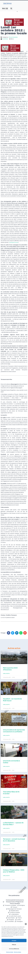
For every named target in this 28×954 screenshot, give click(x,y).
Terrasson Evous (13, 242)
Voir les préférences (14, 948)
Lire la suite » (6, 673)
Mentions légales (9, 952)
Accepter (14, 940)
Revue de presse (13, 37)
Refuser (14, 944)
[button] (26, 924)
